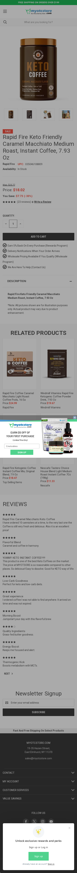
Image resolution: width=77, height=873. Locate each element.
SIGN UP (22, 452)
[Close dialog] (75, 417)
